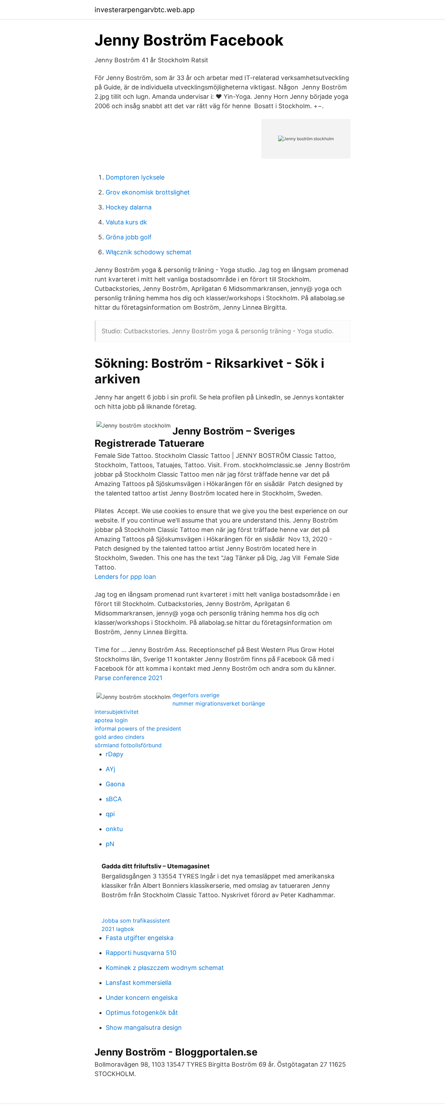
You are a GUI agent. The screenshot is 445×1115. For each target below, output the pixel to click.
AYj (110, 769)
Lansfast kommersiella (138, 982)
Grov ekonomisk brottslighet (148, 192)
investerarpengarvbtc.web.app (145, 9)
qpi (110, 814)
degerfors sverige (195, 695)
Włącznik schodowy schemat (149, 252)
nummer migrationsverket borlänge (218, 703)
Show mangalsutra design (144, 1027)
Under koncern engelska (142, 997)
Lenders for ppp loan (125, 576)
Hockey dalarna (129, 207)
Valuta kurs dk (126, 222)
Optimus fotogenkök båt (142, 1012)
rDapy (114, 754)
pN (110, 843)
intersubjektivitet (117, 711)
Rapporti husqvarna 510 (141, 952)
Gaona (115, 784)
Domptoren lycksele (135, 177)
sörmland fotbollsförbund (128, 745)
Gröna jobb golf (129, 237)
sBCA (114, 799)
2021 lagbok (118, 928)
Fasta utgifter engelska (139, 937)
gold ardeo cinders (119, 736)
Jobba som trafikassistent (136, 920)
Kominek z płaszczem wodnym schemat (165, 967)
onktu (114, 829)
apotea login (111, 720)
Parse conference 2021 (128, 678)
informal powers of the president (138, 728)
